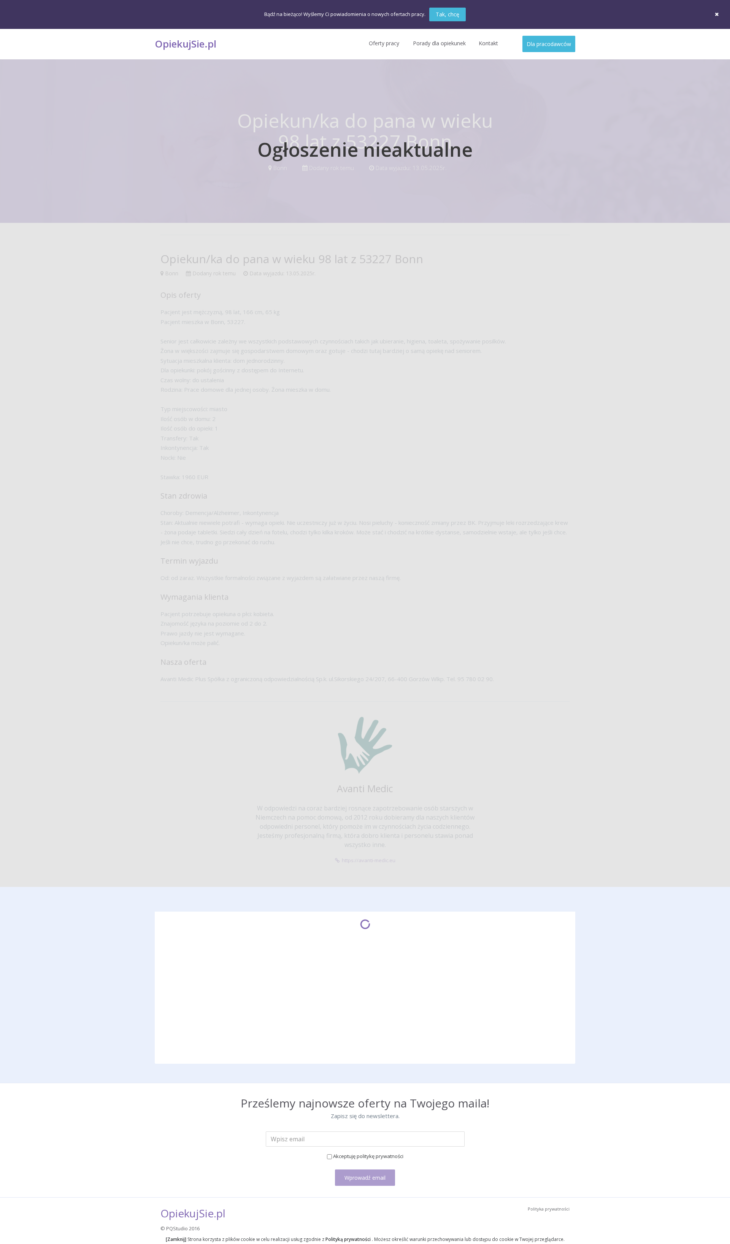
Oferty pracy (384, 43)
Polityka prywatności (549, 1209)
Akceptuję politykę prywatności (368, 1156)
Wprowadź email (365, 1177)
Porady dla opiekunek (439, 43)
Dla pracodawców (549, 44)
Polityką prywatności (348, 1239)
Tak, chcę (447, 14)
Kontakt (488, 43)
